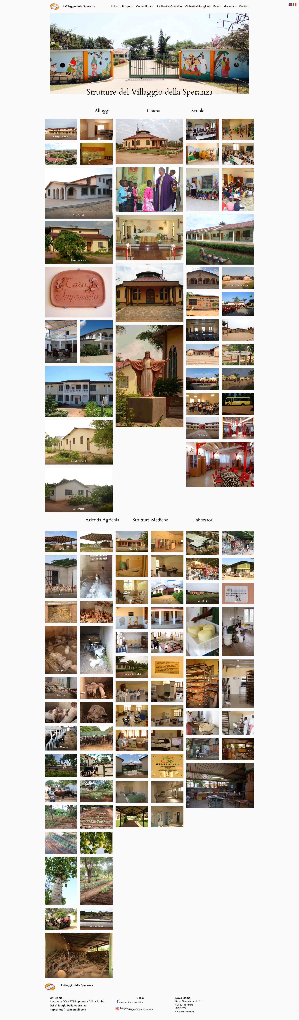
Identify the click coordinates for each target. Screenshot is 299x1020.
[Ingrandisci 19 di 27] (73, 808)
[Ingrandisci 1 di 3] (73, 324)
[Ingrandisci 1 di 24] (143, 534)
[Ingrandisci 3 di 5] (73, 147)
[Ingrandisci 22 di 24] (179, 785)
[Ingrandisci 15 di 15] (250, 766)
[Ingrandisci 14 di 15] (250, 742)
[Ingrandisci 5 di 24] (143, 583)
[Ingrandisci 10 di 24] (179, 635)
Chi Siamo (56, 997)
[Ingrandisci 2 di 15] (250, 534)
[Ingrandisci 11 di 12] (214, 397)
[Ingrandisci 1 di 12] (214, 271)
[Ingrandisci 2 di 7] (250, 122)
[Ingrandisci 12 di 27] (108, 705)
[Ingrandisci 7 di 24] (143, 611)
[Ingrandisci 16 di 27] (108, 757)
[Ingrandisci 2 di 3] (108, 324)
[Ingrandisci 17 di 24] (143, 733)
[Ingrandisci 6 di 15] (250, 586)
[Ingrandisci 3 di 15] (214, 562)
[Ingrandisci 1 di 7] (214, 122)
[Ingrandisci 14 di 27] (108, 730)
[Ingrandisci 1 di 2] (108, 225)
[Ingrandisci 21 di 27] (73, 836)
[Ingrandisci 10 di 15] (250, 663)
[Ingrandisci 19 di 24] (143, 758)
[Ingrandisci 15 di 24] (143, 709)
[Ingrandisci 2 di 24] (179, 534)
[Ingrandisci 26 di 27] (108, 912)
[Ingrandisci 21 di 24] (143, 785)
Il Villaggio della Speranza (79, 6)
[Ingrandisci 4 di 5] (108, 147)
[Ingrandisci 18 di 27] (108, 784)
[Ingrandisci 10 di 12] (250, 372)
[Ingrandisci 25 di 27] (73, 912)
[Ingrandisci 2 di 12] (250, 271)
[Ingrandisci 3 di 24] (143, 559)
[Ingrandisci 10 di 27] (108, 681)
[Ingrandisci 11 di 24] (143, 660)
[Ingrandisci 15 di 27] (73, 757)
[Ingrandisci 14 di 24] (179, 684)
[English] (291, 4)
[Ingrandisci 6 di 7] (250, 171)
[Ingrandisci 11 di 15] (214, 715)
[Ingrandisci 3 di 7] (214, 147)
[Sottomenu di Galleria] (235, 6)
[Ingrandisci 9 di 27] (73, 681)
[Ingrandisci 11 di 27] (73, 705)
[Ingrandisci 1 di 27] (73, 534)
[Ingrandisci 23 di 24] (143, 809)
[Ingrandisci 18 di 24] (179, 733)
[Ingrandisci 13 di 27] (73, 730)
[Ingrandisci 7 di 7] (250, 217)
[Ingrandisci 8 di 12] (250, 347)
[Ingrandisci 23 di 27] (73, 860)
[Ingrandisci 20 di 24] (179, 758)
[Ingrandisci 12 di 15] (250, 715)
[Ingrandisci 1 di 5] (73, 122)
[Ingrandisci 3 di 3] (108, 370)
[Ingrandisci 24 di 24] (179, 809)
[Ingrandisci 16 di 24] (179, 709)
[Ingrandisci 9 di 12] (214, 372)
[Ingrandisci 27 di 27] (108, 936)
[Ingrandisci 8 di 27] (108, 629)
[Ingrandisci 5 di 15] (214, 586)
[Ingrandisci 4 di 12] (250, 296)
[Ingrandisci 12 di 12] (250, 397)
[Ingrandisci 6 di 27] (108, 605)
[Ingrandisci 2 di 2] (108, 270)
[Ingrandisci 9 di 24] (143, 635)
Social (140, 997)
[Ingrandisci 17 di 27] (73, 784)
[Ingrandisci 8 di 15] (250, 611)
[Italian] (295, 4)
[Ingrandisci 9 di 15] (214, 663)
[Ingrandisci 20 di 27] (108, 808)
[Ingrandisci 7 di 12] (214, 347)
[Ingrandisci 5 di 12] (214, 323)
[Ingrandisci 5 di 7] (214, 171)
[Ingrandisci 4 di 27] (108, 559)
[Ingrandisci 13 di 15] (214, 742)
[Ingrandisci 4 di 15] (250, 562)
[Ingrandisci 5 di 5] (108, 172)
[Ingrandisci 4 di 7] (250, 147)
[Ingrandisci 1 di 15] (214, 534)
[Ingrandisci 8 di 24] (179, 611)
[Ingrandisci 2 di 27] (108, 534)
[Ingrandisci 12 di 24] (179, 660)
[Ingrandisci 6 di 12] (250, 323)
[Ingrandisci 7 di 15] (214, 611)
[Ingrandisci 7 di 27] (73, 629)
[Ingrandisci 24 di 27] (108, 860)
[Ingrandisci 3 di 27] (73, 559)
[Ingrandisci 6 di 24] (179, 583)
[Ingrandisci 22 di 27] (108, 836)
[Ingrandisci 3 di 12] (214, 296)
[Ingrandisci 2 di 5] (108, 122)
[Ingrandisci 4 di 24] (179, 559)
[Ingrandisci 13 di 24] (143, 684)
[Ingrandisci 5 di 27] (73, 605)
